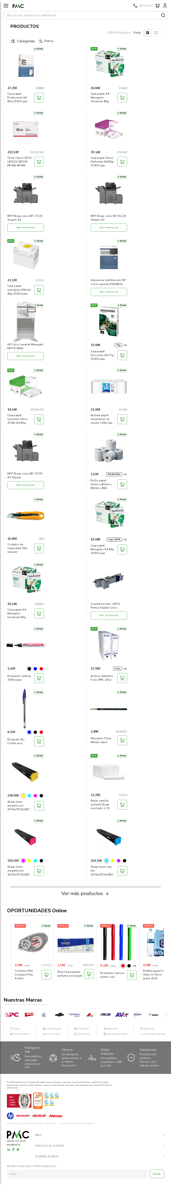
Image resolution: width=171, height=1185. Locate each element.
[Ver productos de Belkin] (147, 1014)
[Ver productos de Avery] (131, 1014)
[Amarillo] (23, 795)
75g (118, 345)
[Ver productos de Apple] (39, 1014)
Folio (117, 668)
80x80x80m (114, 474)
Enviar (157, 1174)
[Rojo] (41, 668)
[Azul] (35, 668)
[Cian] (29, 795)
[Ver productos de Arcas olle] (53, 1014)
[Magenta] (35, 795)
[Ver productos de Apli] (23, 1014)
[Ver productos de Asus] (99, 1014)
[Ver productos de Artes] (83, 1014)
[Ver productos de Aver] (115, 1014)
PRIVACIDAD (65, 1124)
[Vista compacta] (156, 33)
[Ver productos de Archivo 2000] (67, 1014)
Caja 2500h (114, 539)
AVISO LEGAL (51, 1124)
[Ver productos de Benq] (163, 1014)
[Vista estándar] (148, 33)
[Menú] (6, 5)
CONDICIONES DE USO (32, 1124)
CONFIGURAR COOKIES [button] (84, 1124)
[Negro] (29, 668)
